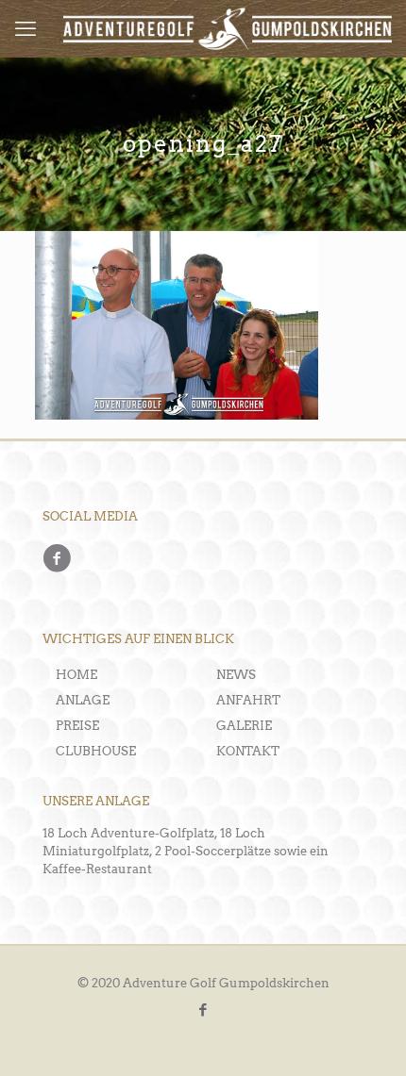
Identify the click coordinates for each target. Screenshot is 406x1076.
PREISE (77, 726)
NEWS (236, 675)
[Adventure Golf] (227, 28)
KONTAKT (247, 751)
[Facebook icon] (203, 1010)
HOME (76, 675)
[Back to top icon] (365, 1035)
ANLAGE (83, 700)
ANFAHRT (248, 700)
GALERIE (244, 726)
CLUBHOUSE (96, 751)
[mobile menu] (25, 28)
